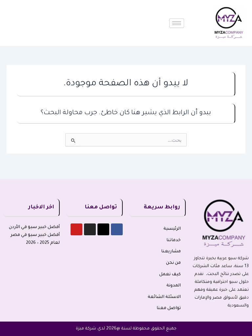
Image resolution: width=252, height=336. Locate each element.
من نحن (173, 263)
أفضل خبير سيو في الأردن (34, 227)
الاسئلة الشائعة (164, 297)
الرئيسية (172, 229)
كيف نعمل (170, 274)
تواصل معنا (169, 308)
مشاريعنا (171, 251)
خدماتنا (173, 240)
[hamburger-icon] (176, 23)
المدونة (173, 286)
